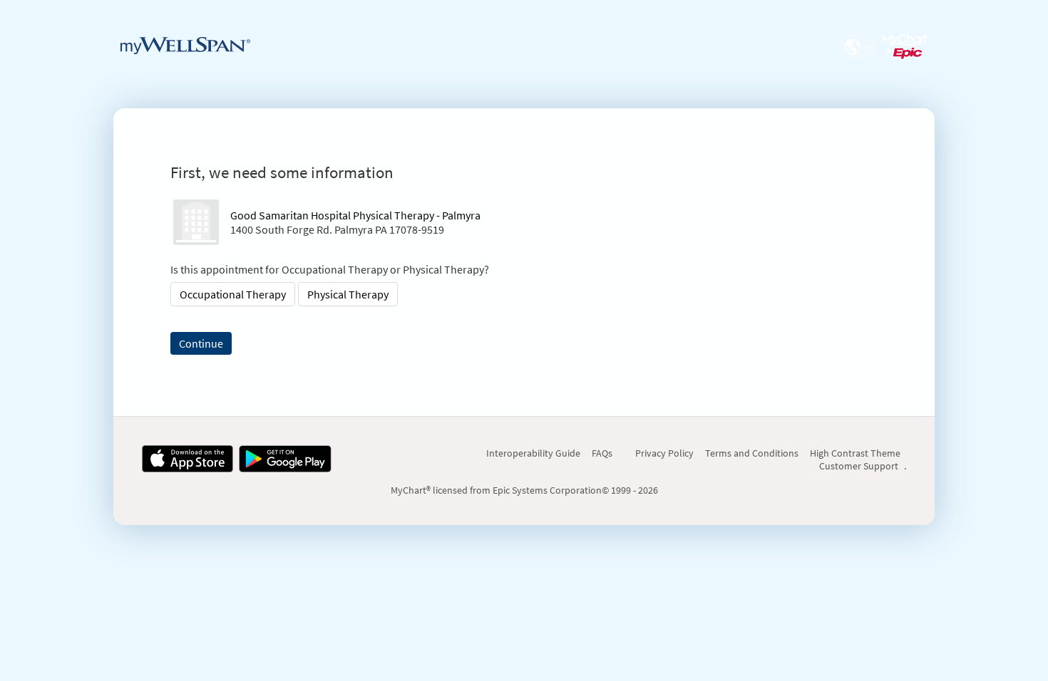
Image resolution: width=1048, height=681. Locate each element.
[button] (857, 47)
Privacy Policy (664, 453)
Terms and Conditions (751, 453)
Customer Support (858, 465)
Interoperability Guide (533, 453)
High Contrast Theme (855, 453)
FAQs (602, 453)
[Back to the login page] (185, 45)
